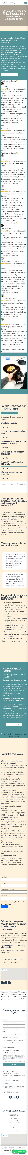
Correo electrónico (7, 889)
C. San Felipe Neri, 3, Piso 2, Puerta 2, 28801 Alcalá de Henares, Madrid (14, 1087)
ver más (5, 427)
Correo (4, 1031)
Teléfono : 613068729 (11, 962)
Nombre (4, 877)
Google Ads (14, 1127)
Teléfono (4, 883)
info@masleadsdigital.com (13, 959)
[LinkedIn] (14, 1097)
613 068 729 (8, 1083)
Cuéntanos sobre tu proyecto (10, 1037)
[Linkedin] (5, 982)
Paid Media (14, 1124)
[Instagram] (2, 982)
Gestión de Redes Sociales (14, 1122)
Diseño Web (14, 1129)
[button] (14, 427)
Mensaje (4, 895)
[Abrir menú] (25, 3)
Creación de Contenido (14, 1131)
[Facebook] (9, 982)
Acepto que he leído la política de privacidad (14, 1056)
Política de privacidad (8, 1047)
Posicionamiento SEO (14, 1120)
